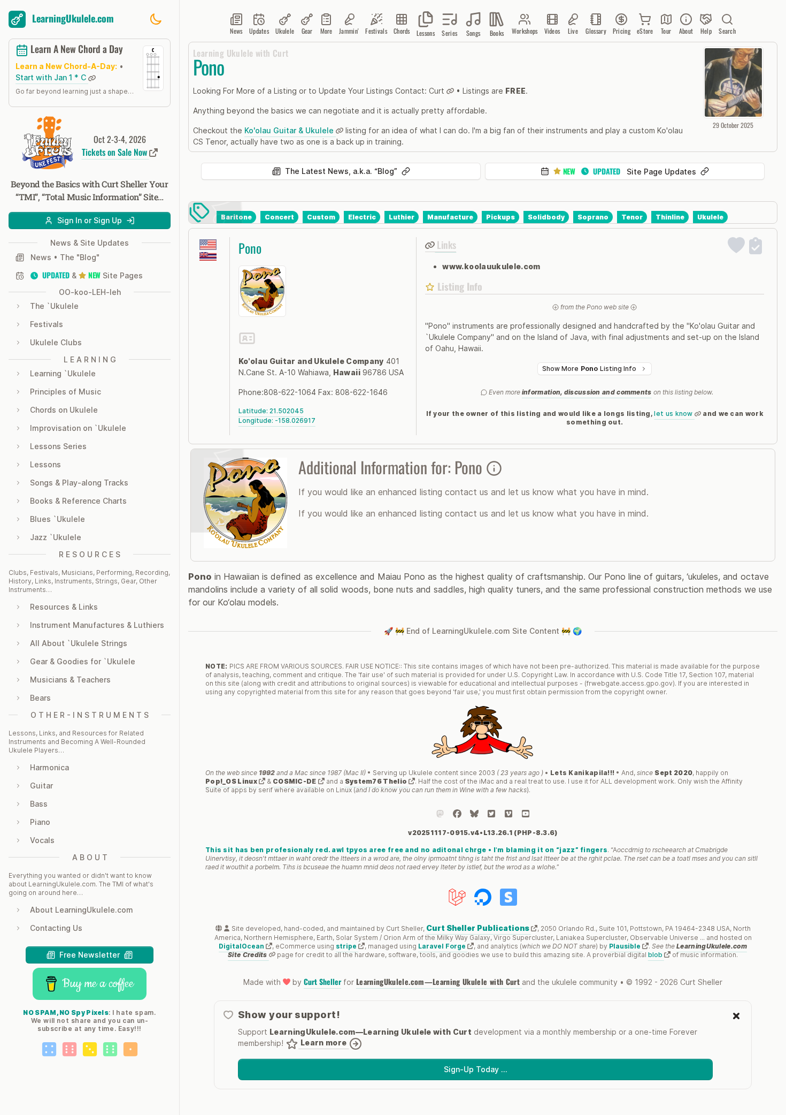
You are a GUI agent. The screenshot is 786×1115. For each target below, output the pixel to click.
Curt (437, 90)
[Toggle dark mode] (156, 19)
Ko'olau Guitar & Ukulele (290, 130)
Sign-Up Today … (475, 1069)
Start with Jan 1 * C (52, 77)
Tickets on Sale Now (115, 152)
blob (656, 955)
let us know (674, 413)
